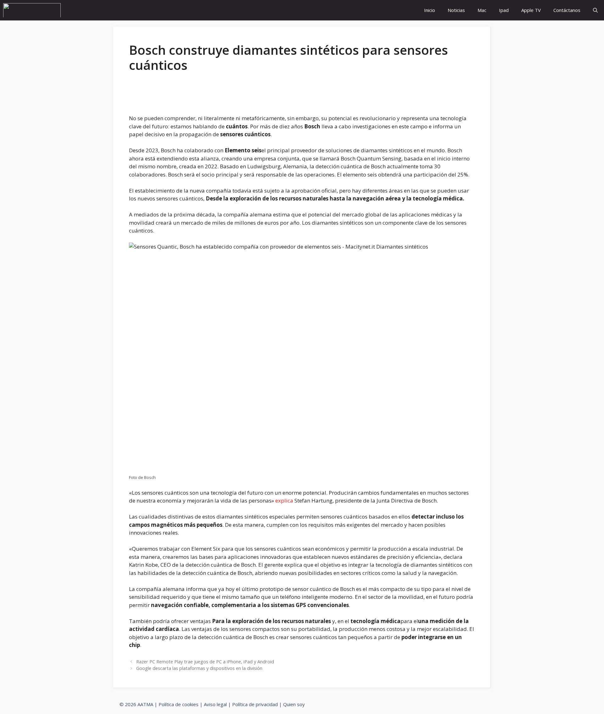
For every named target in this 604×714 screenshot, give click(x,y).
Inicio (429, 10)
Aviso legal (215, 704)
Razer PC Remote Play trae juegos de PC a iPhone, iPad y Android (205, 662)
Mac (482, 10)
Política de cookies (179, 704)
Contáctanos (566, 10)
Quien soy (294, 704)
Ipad (504, 10)
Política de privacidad (255, 704)
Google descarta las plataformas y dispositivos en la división (199, 668)
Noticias (456, 10)
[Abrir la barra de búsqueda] (595, 10)
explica (284, 500)
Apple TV (531, 10)
